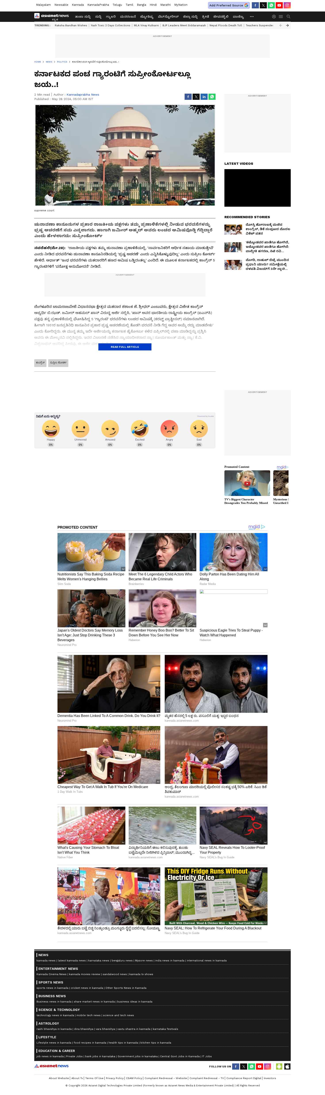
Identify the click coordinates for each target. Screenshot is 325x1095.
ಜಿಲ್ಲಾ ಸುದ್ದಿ (190, 16)
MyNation (180, 4)
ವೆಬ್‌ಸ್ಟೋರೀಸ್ (168, 16)
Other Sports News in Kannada (125, 987)
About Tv (77, 1078)
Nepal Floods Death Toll (226, 25)
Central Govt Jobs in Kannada (180, 1056)
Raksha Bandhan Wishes (71, 25)
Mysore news (144, 960)
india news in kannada (169, 960)
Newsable (61, 4)
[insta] (287, 5)
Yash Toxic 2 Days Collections (110, 25)
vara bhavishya (105, 1029)
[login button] (275, 16)
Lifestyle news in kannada (53, 1042)
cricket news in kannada (87, 987)
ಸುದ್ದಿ (98, 16)
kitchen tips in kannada (155, 1042)
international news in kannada (207, 960)
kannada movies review (84, 974)
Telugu (117, 4)
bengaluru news (122, 960)
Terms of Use (94, 1078)
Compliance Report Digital (243, 1078)
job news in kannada (50, 1056)
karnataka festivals (165, 1029)
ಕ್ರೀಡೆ (205, 16)
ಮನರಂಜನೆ (128, 16)
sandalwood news (115, 974)
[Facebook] (255, 5)
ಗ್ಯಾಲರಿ (111, 16)
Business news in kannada (53, 1001)
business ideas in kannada (134, 1001)
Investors (270, 1078)
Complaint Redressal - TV (206, 1078)
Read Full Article (125, 346)
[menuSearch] (288, 16)
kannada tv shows (141, 974)
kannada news (45, 960)
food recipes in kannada (90, 1042)
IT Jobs (207, 1056)
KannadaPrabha (98, 4)
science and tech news (118, 1015)
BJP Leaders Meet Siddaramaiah (184, 25)
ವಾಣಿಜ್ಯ (238, 16)
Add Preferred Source (226, 5)
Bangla (141, 4)
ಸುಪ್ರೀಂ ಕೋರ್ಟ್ (58, 362)
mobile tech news (88, 1015)
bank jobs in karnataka (100, 1056)
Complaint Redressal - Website (166, 1078)
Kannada (78, 4)
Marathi (165, 4)
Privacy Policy (115, 1078)
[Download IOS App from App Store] (287, 1066)
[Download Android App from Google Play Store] (279, 1066)
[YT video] (279, 5)
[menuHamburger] (281, 16)
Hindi (153, 4)
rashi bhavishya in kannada (54, 1029)
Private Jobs (74, 1056)
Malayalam (43, 4)
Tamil (129, 4)
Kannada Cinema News (51, 974)
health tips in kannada (123, 1042)
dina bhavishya (83, 1029)
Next (287, 25)
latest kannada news (72, 960)
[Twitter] (263, 5)
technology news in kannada (55, 1015)
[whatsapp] (271, 5)
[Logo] (53, 16)
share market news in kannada (94, 1001)
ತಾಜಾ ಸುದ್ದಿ (83, 16)
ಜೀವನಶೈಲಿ (220, 16)
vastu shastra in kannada (133, 1029)
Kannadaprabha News (83, 94)
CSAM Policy (134, 1078)
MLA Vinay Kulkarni (146, 25)
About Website (59, 1078)
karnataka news (98, 960)
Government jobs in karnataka (138, 1056)
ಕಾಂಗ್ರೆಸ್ (40, 362)
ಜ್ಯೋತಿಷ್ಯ (146, 16)
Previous (280, 25)
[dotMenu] (252, 16)
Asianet (51, 1066)
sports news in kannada (52, 987)
